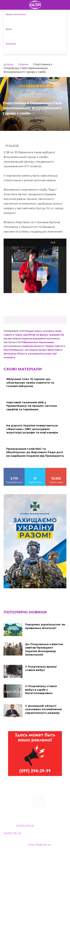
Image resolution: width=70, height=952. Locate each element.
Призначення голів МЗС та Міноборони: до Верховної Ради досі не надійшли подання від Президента (35, 452)
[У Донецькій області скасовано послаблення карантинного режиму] (13, 710)
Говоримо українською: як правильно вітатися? (45, 626)
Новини (23, 64)
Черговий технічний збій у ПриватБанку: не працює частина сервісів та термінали (31, 406)
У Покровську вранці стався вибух (41, 668)
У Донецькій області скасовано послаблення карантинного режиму (43, 709)
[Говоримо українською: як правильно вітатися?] (13, 629)
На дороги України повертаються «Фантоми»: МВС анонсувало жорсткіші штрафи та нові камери (32, 429)
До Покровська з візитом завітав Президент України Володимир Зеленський (44, 649)
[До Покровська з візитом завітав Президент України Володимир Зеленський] (13, 649)
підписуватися (56, 469)
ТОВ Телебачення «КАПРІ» (21, 872)
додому (9, 64)
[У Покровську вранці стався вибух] (13, 671)
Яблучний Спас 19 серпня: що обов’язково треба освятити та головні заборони (30, 382)
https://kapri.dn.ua (39, 844)
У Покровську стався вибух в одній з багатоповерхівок (41, 689)
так (14, 469)
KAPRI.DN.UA (25, 825)
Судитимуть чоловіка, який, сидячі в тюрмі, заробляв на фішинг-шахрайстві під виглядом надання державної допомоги (34, 335)
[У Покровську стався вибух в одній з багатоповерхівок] (13, 691)
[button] (65, 5)
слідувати (35, 469)
